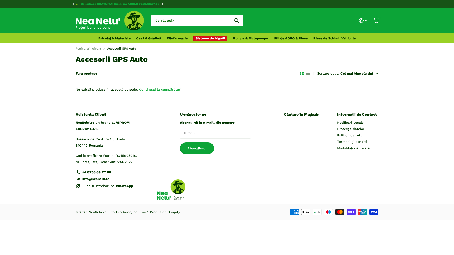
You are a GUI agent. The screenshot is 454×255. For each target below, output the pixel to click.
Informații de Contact (357, 114)
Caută (236, 20)
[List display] (308, 73)
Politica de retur (350, 135)
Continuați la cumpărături (160, 89)
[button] (73, 4)
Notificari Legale (350, 122)
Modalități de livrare (353, 148)
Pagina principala (88, 48)
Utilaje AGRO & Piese (291, 38)
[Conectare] (363, 20)
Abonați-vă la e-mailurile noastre (207, 122)
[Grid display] (302, 73)
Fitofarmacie (177, 38)
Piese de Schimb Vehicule (334, 38)
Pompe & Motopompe (250, 38)
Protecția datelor (350, 129)
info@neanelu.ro (95, 179)
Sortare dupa (328, 73)
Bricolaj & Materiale (114, 38)
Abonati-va (196, 148)
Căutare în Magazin (301, 114)
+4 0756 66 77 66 (96, 172)
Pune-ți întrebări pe (107, 186)
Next (162, 4)
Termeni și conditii (352, 142)
